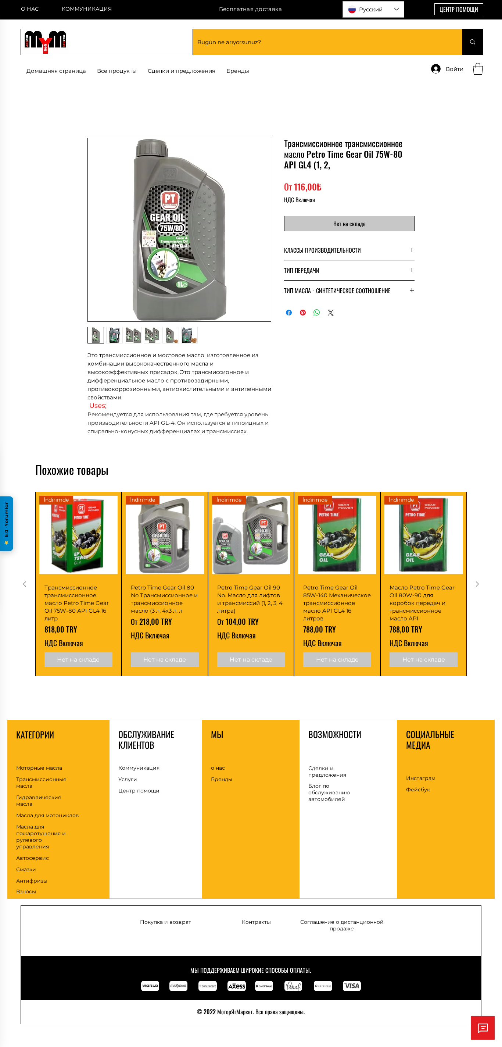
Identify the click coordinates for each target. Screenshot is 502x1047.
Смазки (26, 878)
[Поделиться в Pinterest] (302, 313)
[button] (238, 71)
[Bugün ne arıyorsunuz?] (472, 42)
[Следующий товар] (477, 593)
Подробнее (103, 440)
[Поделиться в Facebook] (288, 313)
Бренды (221, 788)
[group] (251, 593)
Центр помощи (138, 800)
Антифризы (31, 890)
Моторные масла (39, 777)
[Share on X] (330, 313)
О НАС (30, 9)
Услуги (127, 789)
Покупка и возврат (165, 931)
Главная (99, 112)
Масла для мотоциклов (47, 824)
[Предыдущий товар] (24, 593)
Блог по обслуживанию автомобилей (329, 802)
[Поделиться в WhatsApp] (316, 313)
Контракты (256, 931)
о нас (218, 777)
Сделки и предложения (327, 780)
